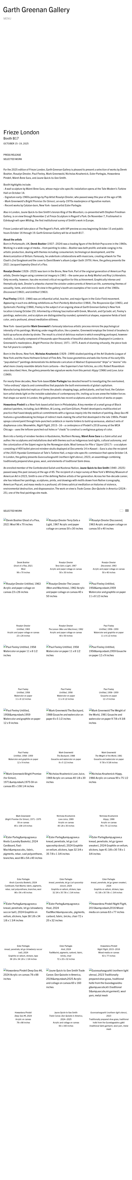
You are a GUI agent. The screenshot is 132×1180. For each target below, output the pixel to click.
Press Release (12, 154)
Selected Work (12, 158)
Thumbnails (127, 510)
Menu (7, 18)
